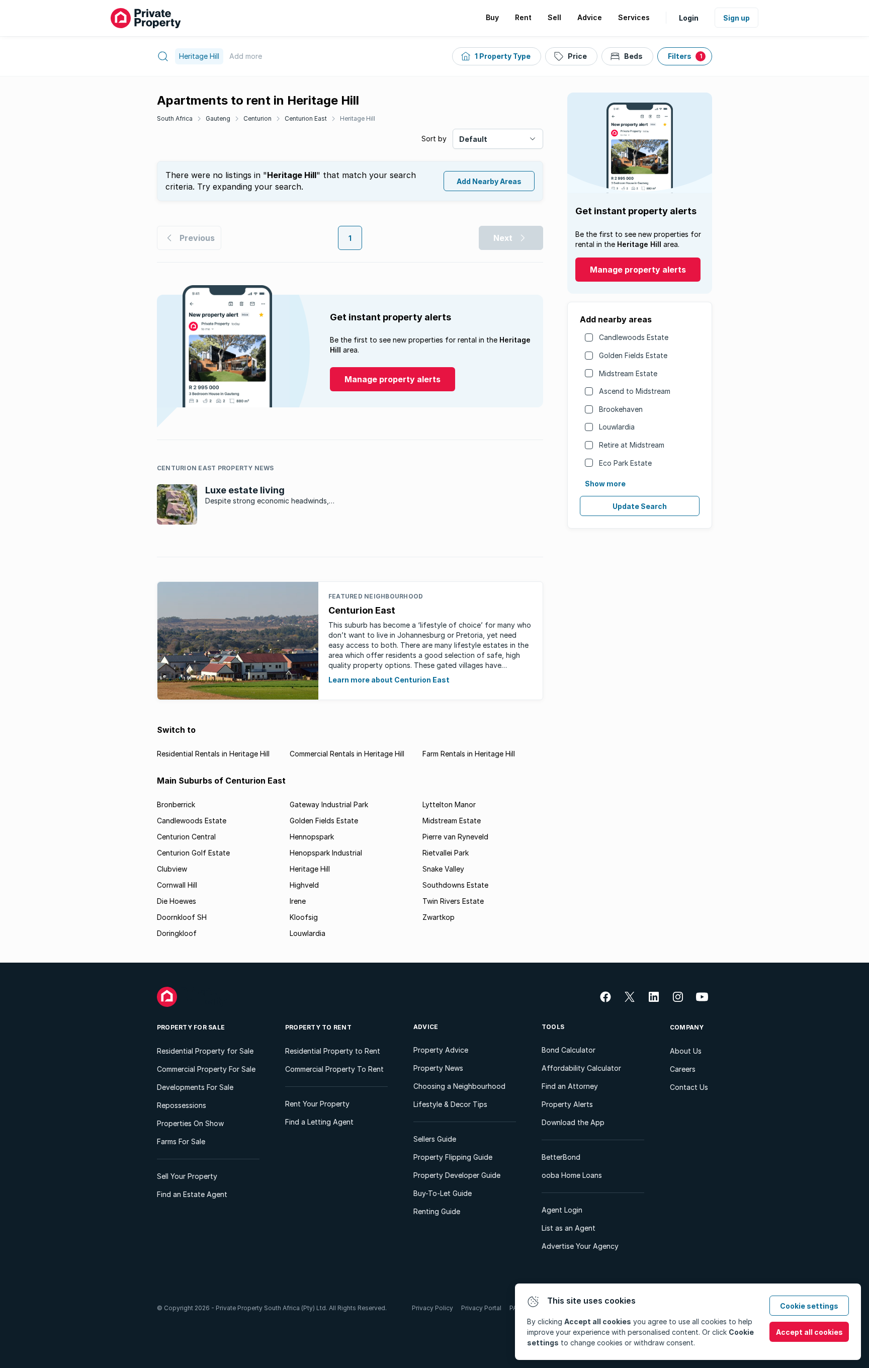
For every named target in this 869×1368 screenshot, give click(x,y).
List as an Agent (568, 1228)
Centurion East (306, 118)
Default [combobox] (473, 139)
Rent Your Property (317, 1103)
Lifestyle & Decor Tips (450, 1104)
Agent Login (562, 1210)
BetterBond (561, 1157)
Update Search (640, 506)
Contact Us (689, 1087)
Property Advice (440, 1050)
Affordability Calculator (581, 1068)
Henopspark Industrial (326, 852)
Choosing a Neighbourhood (459, 1086)
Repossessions (181, 1105)
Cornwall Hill (177, 885)
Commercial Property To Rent (334, 1069)
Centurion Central (186, 836)
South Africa (175, 118)
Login (689, 18)
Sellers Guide (434, 1139)
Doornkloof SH (182, 917)
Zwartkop (438, 917)
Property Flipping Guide (452, 1157)
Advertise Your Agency (580, 1246)
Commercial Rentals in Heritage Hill (347, 753)
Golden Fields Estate (633, 355)
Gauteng (218, 118)
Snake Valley (443, 869)
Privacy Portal (481, 1308)
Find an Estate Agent (192, 1194)
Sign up (736, 18)
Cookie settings (809, 1306)
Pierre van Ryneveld (455, 836)
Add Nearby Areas (489, 181)
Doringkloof (177, 933)
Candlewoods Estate (633, 337)
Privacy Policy (432, 1308)
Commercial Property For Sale (206, 1069)
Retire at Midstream (631, 445)
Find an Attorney (570, 1086)
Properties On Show (190, 1123)
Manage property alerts (638, 270)
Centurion (257, 118)
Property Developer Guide (456, 1175)
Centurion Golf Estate (193, 852)
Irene (298, 901)
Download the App (573, 1122)
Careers (683, 1069)
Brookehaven (621, 409)
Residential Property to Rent (332, 1051)
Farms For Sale (181, 1141)
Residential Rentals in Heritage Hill (213, 753)
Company (687, 1027)
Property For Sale (191, 1027)
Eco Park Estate (625, 463)
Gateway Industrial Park (329, 804)
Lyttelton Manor (449, 804)
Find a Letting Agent (319, 1122)
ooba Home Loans (572, 1175)
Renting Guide (436, 1211)
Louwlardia (617, 426)
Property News (438, 1068)
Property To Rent (318, 1027)
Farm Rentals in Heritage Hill (468, 753)
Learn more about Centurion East (389, 679)
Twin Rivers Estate (453, 901)
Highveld (304, 885)
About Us (686, 1051)
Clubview (172, 869)
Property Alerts (567, 1104)
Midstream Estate (628, 373)
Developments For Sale (195, 1087)
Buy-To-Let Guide (442, 1193)
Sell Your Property (187, 1176)
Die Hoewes (176, 901)
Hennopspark (312, 836)
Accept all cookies (809, 1332)
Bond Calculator (568, 1050)
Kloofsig (304, 917)
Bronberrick (176, 804)
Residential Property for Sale (205, 1051)
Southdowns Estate (455, 885)
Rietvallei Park (445, 852)
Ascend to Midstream (634, 391)
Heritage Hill (357, 118)
